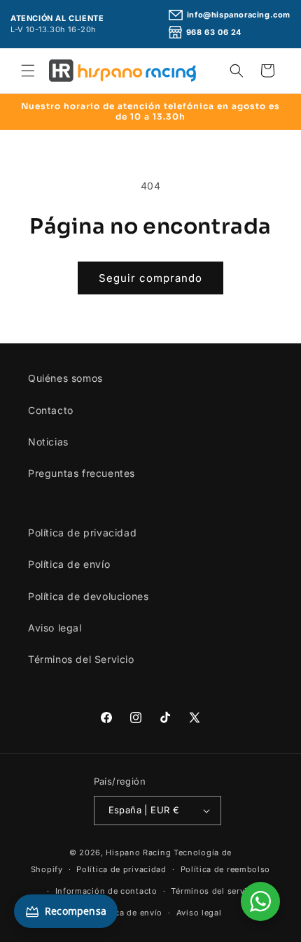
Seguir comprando (150, 278)
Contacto (51, 410)
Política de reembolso (226, 869)
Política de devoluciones (88, 596)
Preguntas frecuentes (81, 473)
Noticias (48, 442)
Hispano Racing (138, 852)
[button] (28, 70)
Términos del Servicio (81, 659)
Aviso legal (55, 628)
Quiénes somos (65, 378)
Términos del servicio (215, 891)
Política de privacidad (82, 532)
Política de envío (69, 564)
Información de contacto (106, 891)
